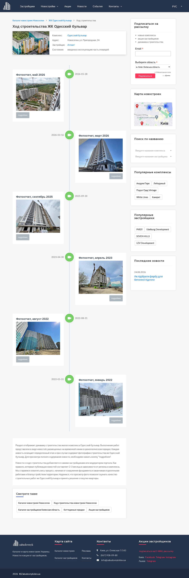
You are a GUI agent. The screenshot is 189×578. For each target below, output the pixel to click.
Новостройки (48, 6)
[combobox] (153, 150)
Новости (82, 6)
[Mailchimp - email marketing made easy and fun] (166, 75)
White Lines (142, 197)
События (98, 6)
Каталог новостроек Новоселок (34, 503)
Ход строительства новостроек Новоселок (75, 503)
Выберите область (146, 62)
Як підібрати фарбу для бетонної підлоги (148, 278)
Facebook (150, 557)
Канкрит (156, 197)
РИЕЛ (139, 229)
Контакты (114, 6)
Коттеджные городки (74, 509)
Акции (67, 6)
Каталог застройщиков (66, 558)
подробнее (22, 115)
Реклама (86, 550)
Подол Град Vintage (146, 190)
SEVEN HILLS (143, 236)
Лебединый (159, 183)
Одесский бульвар (77, 35)
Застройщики (27, 6)
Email (139, 49)
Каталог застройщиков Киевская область (39, 509)
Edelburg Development (157, 229)
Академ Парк (143, 183)
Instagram (171, 557)
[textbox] (153, 150)
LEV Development (145, 243)
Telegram (160, 557)
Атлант (71, 44)
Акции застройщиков (99, 509)
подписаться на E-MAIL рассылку (156, 551)
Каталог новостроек (65, 550)
